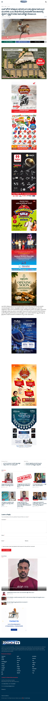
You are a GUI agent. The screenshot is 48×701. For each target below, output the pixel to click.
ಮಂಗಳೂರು (34, 656)
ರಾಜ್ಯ (33, 660)
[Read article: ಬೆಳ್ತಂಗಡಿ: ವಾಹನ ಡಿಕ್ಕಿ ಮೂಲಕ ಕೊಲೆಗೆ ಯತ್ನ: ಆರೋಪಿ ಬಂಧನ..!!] (24, 575)
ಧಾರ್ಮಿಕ (18, 660)
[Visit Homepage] (24, 2)
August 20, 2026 (20, 488)
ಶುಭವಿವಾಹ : (34, 668)
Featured (4, 481)
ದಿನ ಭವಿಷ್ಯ (18, 658)
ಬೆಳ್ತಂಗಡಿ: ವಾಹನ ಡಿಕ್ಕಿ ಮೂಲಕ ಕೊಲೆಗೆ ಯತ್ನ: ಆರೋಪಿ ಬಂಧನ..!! (12, 587)
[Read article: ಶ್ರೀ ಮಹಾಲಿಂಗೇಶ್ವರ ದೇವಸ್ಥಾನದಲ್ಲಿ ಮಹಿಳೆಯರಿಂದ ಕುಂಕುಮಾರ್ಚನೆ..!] (4, 603)
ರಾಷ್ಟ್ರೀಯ (34, 662)
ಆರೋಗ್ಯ (3, 663)
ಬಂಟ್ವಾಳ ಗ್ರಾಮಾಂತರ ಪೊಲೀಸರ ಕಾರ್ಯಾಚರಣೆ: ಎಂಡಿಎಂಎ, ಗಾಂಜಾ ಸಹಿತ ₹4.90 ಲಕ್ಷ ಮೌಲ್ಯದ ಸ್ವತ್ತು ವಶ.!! (40, 503)
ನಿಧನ (18, 662)
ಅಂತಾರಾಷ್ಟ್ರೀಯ (4, 661)
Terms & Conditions (5, 695)
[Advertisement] (20, 358)
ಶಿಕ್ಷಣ (33, 666)
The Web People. (27, 698)
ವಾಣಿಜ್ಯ (33, 664)
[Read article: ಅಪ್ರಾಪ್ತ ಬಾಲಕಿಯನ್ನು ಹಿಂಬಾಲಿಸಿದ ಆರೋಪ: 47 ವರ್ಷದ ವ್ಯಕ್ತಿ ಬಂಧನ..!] (9, 478)
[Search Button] (45, 2)
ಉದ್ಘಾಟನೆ (3, 667)
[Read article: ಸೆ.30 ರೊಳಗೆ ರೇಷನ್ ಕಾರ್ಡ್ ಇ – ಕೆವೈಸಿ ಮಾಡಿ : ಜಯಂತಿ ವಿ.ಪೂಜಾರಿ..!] (40, 478)
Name (3, 535)
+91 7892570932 (5, 683)
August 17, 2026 (4, 506)
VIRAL (3, 657)
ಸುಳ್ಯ (33, 672)
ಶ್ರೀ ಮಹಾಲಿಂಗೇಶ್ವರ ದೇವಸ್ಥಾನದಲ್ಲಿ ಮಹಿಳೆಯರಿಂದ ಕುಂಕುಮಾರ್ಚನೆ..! (17, 602)
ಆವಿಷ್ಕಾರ (3, 665)
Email (3, 540)
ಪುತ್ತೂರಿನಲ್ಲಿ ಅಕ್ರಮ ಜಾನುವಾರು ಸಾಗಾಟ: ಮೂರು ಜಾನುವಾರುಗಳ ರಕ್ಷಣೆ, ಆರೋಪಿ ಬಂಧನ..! (20, 592)
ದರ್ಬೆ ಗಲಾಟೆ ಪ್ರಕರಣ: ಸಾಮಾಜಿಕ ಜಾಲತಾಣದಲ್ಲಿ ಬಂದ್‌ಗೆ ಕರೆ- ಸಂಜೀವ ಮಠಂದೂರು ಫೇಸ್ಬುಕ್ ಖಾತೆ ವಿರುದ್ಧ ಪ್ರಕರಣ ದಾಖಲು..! (26, 597)
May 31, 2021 (4, 16)
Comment (4, 519)
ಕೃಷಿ (2, 671)
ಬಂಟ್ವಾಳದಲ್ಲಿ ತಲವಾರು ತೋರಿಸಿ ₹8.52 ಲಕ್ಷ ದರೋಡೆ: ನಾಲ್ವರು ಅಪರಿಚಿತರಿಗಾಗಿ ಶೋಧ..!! (23, 485)
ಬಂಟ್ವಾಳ (8, 6)
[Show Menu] (2, 2)
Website (26, 540)
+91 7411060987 (12, 683)
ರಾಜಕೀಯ (34, 658)
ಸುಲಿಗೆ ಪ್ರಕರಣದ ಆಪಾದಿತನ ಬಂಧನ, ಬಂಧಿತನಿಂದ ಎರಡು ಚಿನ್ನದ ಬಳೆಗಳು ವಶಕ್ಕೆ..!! (8, 503)
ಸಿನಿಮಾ (33, 670)
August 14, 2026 (35, 506)
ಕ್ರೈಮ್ (3, 499)
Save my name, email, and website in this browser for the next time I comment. (19, 546)
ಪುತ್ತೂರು (18, 666)
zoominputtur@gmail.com (9, 686)
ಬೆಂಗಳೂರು (19, 670)
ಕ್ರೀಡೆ (2, 674)
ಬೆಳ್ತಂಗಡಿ (18, 672)
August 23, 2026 (5, 589)
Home (3, 6)
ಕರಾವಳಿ (3, 669)
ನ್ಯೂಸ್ (5, 6)
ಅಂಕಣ (3, 659)
